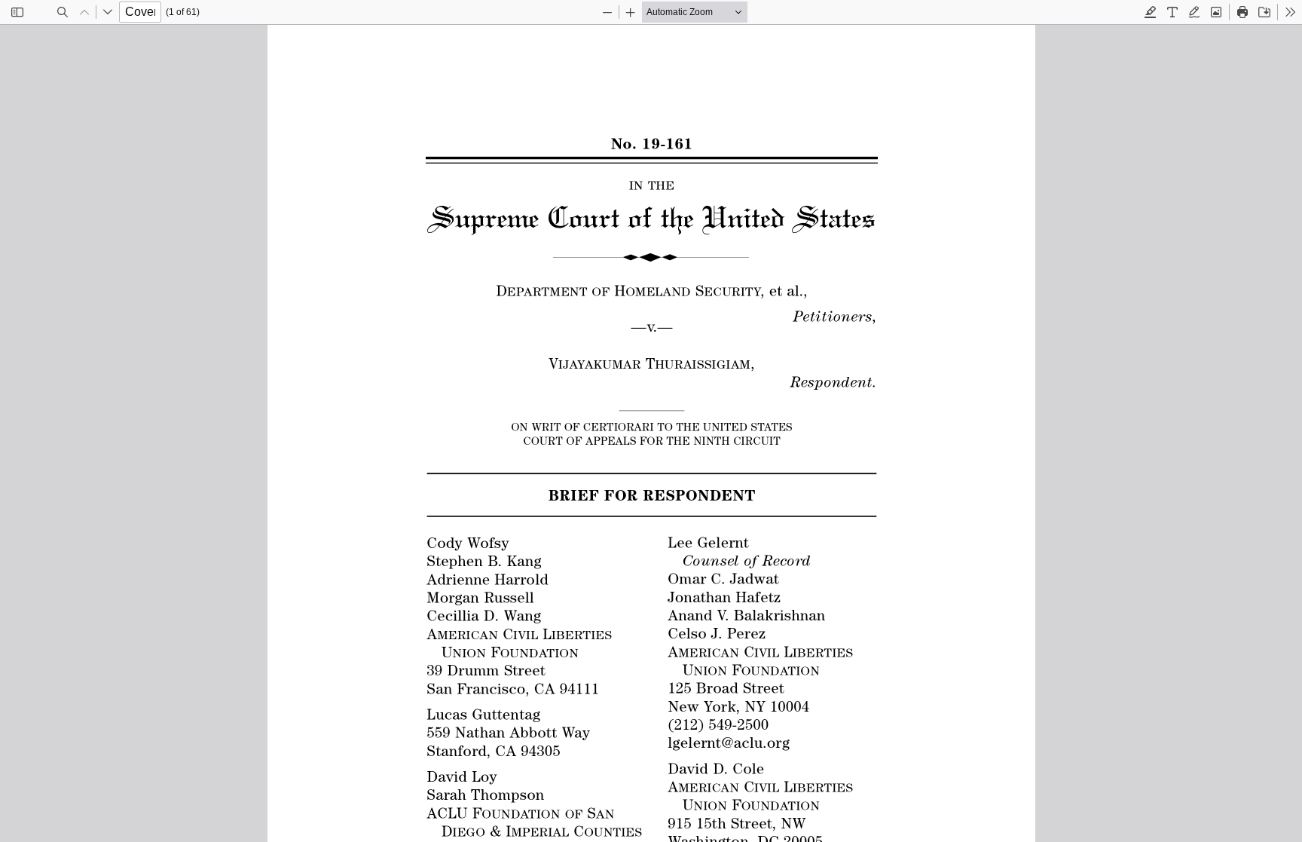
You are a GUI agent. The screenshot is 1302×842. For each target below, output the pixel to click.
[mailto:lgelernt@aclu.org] (728, 741)
